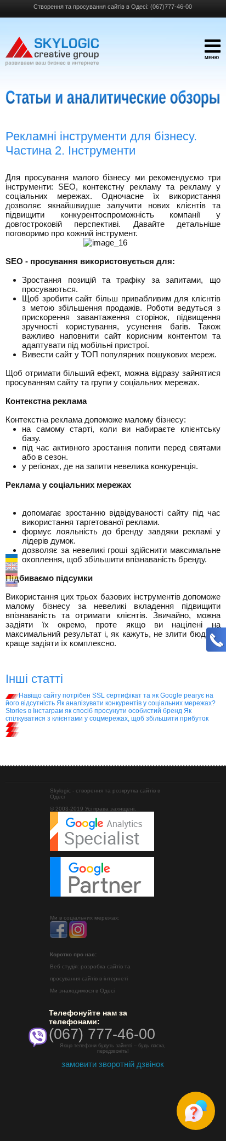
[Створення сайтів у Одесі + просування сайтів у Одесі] (52, 56)
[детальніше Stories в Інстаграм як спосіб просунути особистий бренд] (12, 729)
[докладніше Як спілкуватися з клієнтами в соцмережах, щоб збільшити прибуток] (12, 734)
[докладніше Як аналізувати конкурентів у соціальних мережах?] (12, 724)
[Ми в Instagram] (78, 936)
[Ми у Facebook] (58, 936)
